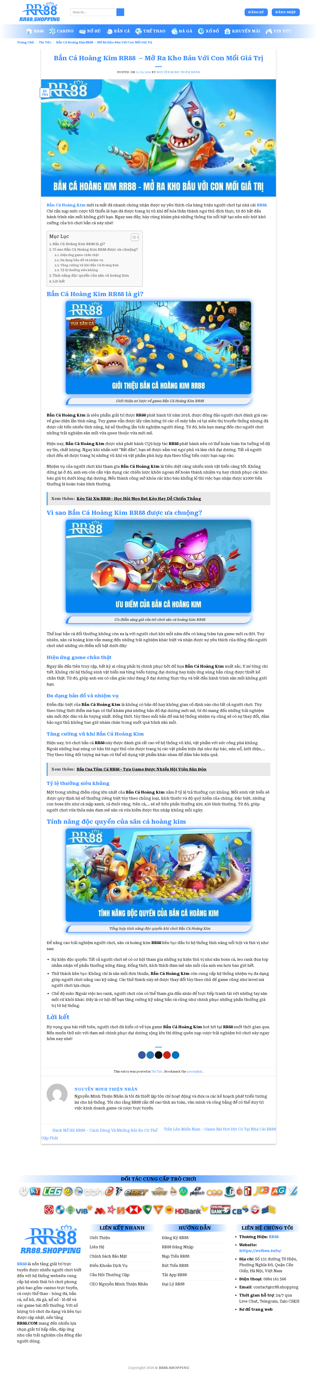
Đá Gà (186, 31)
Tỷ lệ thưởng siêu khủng (79, 270)
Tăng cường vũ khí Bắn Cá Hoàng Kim (89, 265)
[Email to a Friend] (158, 1055)
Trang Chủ (25, 42)
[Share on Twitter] (150, 1055)
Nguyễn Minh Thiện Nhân (178, 72)
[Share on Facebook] (142, 1055)
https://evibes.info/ (260, 1251)
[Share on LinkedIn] (175, 1055)
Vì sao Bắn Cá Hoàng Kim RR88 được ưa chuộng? (95, 250)
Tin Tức (282, 31)
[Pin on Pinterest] (167, 1055)
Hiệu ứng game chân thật (79, 255)
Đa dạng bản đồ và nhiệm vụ (81, 260)
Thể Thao (154, 31)
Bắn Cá (122, 31)
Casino (65, 31)
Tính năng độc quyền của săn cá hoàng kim (91, 276)
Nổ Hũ (94, 31)
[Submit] (120, 12)
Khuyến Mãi (246, 31)
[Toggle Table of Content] (132, 237)
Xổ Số (212, 31)
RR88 (39, 31)
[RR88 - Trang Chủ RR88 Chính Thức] (40, 12)
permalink (194, 1071)
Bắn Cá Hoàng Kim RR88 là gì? (79, 244)
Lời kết (59, 281)
